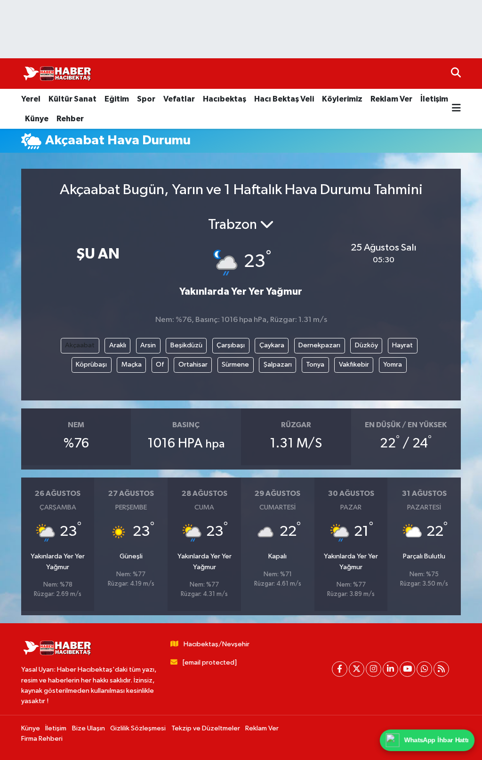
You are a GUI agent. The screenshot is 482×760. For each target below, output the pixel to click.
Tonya (315, 364)
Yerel (30, 99)
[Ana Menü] (456, 109)
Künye (36, 119)
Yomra (392, 364)
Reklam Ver (391, 99)
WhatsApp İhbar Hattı (436, 740)
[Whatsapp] (424, 669)
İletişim (434, 99)
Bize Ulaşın (88, 728)
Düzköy (366, 345)
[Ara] (456, 74)
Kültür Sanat (72, 99)
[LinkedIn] (390, 669)
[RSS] (441, 669)
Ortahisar (193, 364)
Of (160, 364)
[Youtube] (407, 669)
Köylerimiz (342, 99)
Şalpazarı (278, 364)
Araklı (117, 345)
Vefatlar (179, 99)
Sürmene (235, 364)
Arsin (148, 345)
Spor (146, 99)
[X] (356, 669)
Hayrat (402, 345)
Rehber (70, 119)
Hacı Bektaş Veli (284, 99)
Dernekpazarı (319, 345)
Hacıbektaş (224, 99)
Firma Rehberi (42, 738)
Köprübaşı (91, 364)
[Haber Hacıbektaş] (56, 74)
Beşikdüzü (186, 345)
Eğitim (116, 99)
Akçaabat (80, 345)
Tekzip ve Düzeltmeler (205, 728)
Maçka (131, 364)
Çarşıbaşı (231, 345)
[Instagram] (373, 669)
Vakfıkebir (354, 364)
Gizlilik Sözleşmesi (138, 728)
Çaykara (271, 345)
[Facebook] (339, 669)
